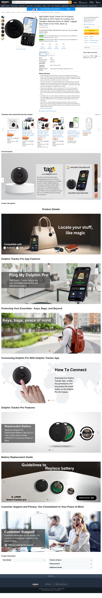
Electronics (57, 6)
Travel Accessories (26, 12)
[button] (3, 5)
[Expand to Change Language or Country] (53, 584)
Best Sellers (22, 6)
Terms (56, 37)
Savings (41, 35)
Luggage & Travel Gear (10, 12)
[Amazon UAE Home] (35, 584)
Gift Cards (72, 6)
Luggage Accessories (35, 12)
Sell (52, 6)
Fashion (3, 12)
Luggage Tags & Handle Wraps (47, 12)
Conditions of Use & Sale (44, 588)
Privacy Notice (53, 588)
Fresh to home (14, 6)
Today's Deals (29, 6)
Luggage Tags (57, 12)
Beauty (44, 6)
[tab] (46, 301)
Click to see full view (21, 49)
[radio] (2, 17)
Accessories (18, 12)
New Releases (37, 6)
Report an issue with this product (48, 111)
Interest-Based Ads (61, 588)
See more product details (46, 108)
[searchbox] (42, 2)
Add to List (87, 47)
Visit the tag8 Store (43, 25)
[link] (13, 131)
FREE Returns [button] (87, 21)
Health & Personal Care (82, 6)
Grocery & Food (93, 6)
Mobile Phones (65, 6)
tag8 (91, 38)
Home (48, 6)
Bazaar (7, 6)
